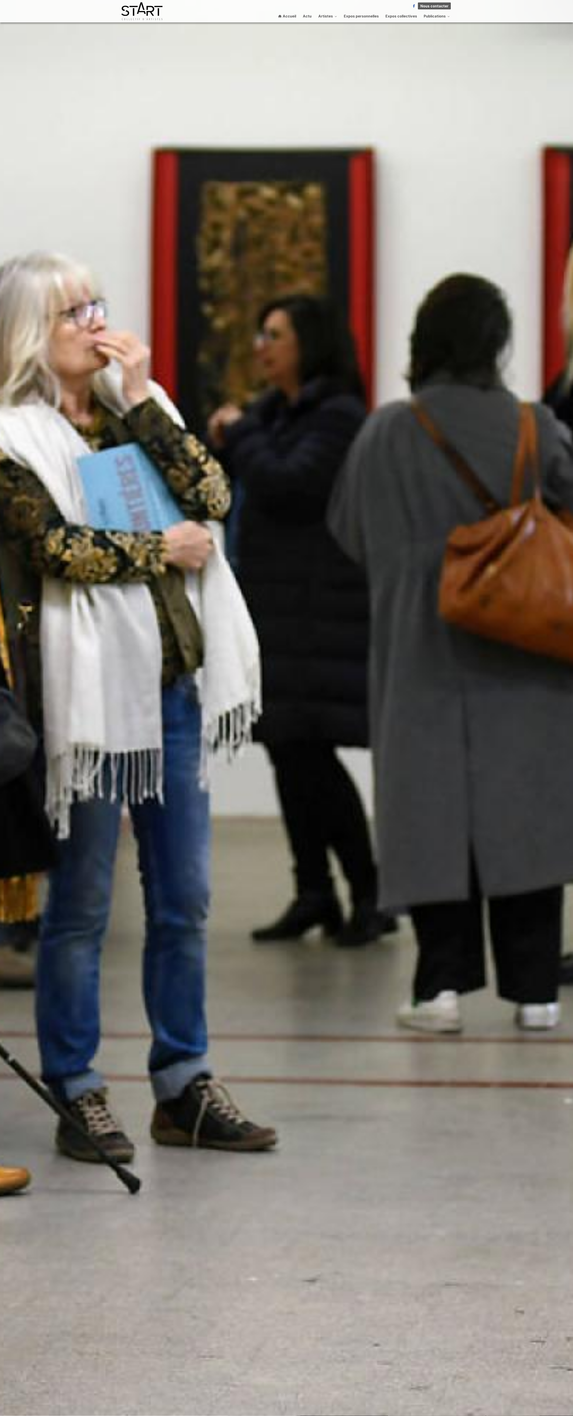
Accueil (289, 16)
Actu (307, 16)
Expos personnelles (361, 16)
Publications (435, 16)
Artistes (325, 16)
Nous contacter (434, 6)
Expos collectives (401, 16)
